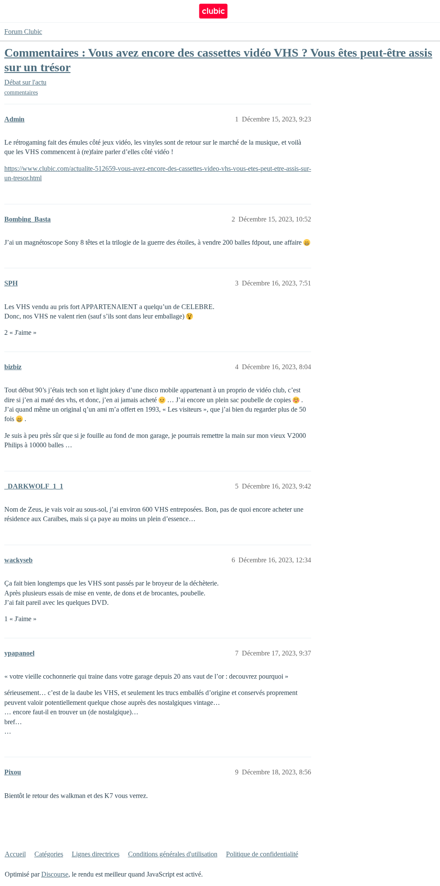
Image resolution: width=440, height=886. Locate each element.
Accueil (15, 854)
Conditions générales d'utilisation (172, 854)
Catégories (48, 854)
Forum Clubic (23, 31)
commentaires (21, 92)
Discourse (54, 874)
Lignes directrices (95, 854)
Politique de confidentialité (262, 854)
